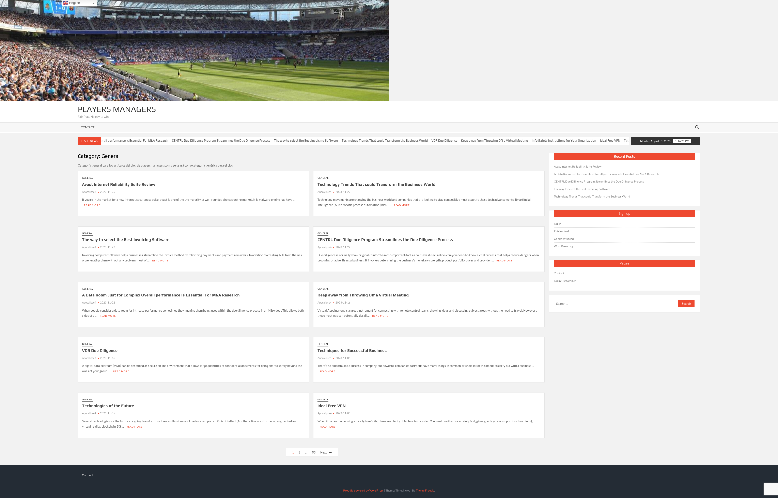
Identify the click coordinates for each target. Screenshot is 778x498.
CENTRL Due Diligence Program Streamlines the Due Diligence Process (199, 140)
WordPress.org (563, 246)
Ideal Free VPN (588, 140)
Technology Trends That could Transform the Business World (363, 140)
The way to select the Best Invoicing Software (284, 140)
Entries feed (561, 231)
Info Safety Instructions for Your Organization (542, 140)
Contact (87, 127)
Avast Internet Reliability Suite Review (118, 184)
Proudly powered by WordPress (363, 490)
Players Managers (117, 109)
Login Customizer (565, 280)
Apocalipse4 (89, 191)
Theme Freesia (425, 490)
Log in (557, 223)
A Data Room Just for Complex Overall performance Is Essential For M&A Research (161, 295)
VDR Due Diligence (423, 140)
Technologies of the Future (621, 140)
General (87, 177)
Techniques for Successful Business (352, 350)
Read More (92, 205)
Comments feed (564, 238)
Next (323, 452)
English (74, 3)
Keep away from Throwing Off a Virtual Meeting (473, 140)
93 (314, 452)
